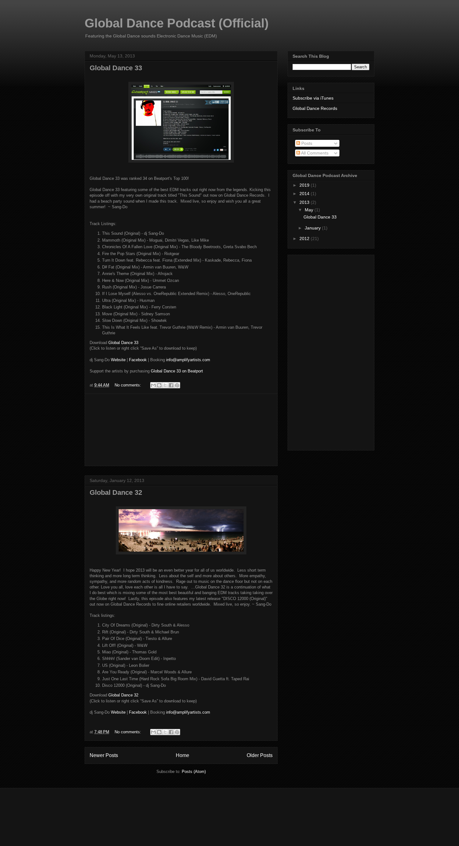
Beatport (195, 371)
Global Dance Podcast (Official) (177, 23)
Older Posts (260, 755)
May (309, 209)
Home (182, 755)
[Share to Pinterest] (177, 385)
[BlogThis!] (159, 385)
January (313, 227)
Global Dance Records (315, 108)
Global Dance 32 (116, 492)
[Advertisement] (181, 430)
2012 (305, 238)
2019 (305, 185)
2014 (305, 193)
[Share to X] (165, 385)
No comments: (128, 385)
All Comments (314, 152)
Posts (306, 143)
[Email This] (153, 385)
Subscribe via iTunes (313, 98)
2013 (305, 202)
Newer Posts (104, 755)
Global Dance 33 (116, 68)
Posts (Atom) (194, 771)
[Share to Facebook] (171, 385)
